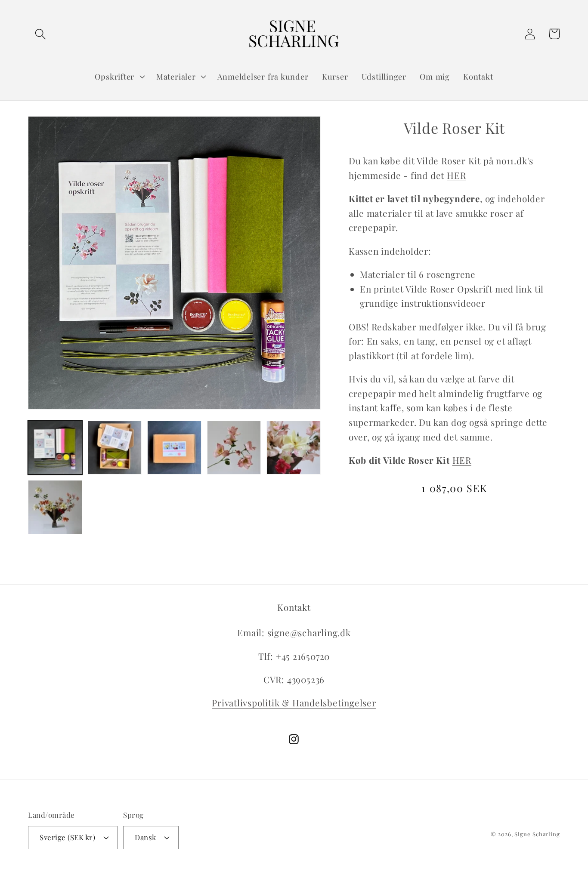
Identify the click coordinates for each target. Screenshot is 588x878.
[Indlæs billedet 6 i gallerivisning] (55, 507)
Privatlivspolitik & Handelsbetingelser (294, 702)
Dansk (145, 837)
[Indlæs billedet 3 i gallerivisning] (174, 448)
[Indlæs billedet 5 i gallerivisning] (293, 448)
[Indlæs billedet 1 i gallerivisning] (55, 448)
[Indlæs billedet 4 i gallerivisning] (234, 448)
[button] (40, 34)
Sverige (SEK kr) (67, 837)
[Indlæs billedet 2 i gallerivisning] (115, 448)
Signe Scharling (537, 834)
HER (456, 175)
